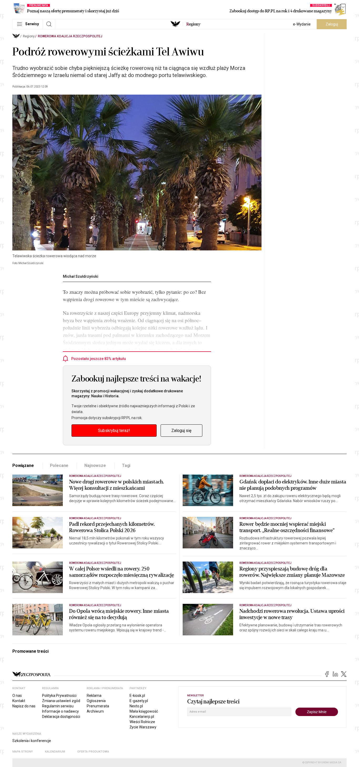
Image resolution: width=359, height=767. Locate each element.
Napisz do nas (23, 706)
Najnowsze (95, 465)
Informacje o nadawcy (60, 711)
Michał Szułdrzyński (80, 276)
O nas (17, 695)
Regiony (29, 36)
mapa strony (22, 751)
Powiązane (23, 465)
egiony (193, 24)
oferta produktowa (93, 751)
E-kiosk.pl (137, 695)
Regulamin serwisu (58, 706)
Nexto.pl (136, 706)
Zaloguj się (181, 430)
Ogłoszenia (96, 701)
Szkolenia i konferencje (31, 741)
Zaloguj (332, 24)
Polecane (59, 465)
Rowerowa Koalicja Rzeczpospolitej (70, 36)
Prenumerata (98, 706)
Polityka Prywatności (59, 695)
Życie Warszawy (143, 727)
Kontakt (18, 701)
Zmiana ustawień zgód (61, 701)
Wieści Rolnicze (142, 722)
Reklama (94, 695)
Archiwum (95, 711)
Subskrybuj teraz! (114, 430)
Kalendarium (55, 751)
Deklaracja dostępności (61, 716)
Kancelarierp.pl (142, 716)
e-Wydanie (302, 24)
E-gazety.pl (139, 701)
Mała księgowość (144, 711)
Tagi (126, 465)
